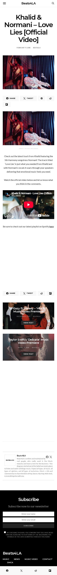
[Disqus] (28, 399)
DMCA (10, 562)
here (51, 226)
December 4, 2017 (23, 316)
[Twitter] (50, 457)
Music (6, 559)
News (17, 559)
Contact (47, 559)
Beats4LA (28, 3)
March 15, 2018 (23, 347)
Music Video (31, 559)
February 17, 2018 (23, 48)
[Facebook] (47, 457)
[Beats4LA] (9, 460)
